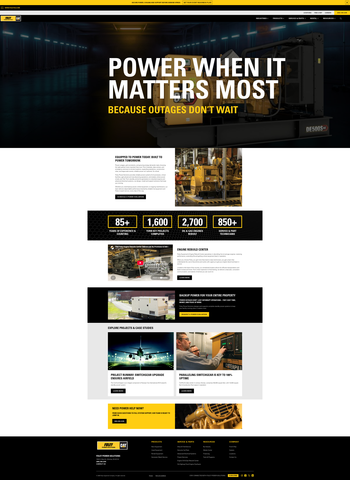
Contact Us (232, 457)
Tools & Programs (209, 457)
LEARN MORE (184, 278)
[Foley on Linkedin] (253, 476)
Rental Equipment (157, 454)
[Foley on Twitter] (249, 476)
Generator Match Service (159, 457)
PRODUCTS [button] (277, 18)
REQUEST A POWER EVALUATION (194, 314)
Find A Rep (232, 447)
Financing (206, 454)
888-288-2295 (119, 421)
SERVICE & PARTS (185, 442)
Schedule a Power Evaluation (130, 197)
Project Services (182, 457)
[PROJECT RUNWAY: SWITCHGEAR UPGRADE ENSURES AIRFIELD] (141, 351)
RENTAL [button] (313, 18)
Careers (231, 450)
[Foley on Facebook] (245, 476)
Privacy (151, 475)
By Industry (207, 447)
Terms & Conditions (160, 475)
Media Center (207, 450)
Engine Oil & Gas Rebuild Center (188, 460)
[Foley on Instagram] (242, 476)
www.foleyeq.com (12, 8)
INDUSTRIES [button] (261, 18)
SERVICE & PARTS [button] (296, 18)
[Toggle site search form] (341, 18)
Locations (232, 454)
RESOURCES (209, 442)
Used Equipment (156, 450)
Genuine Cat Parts (183, 450)
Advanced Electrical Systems (186, 454)
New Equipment (156, 447)
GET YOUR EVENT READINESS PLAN (197, 2)
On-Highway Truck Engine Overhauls (189, 464)
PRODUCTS (156, 442)
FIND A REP (318, 13)
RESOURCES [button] (328, 18)
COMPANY (234, 442)
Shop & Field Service (184, 447)
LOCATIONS (307, 13)
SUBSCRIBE (233, 475)
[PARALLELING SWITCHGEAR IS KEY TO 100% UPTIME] (209, 351)
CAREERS (328, 13)
